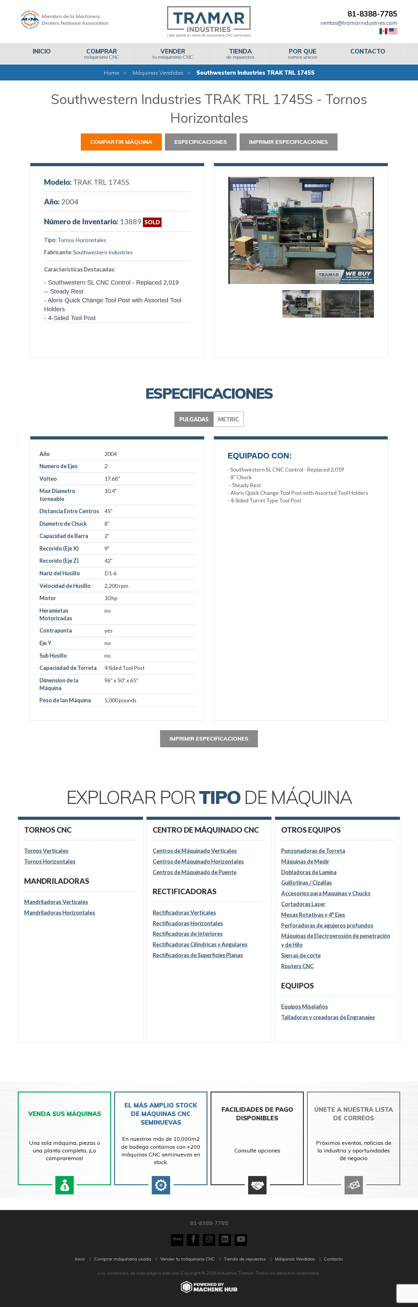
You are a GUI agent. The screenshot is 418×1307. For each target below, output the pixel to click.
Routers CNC (297, 966)
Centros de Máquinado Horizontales (198, 861)
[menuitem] (41, 54)
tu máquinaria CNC (172, 53)
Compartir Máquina (121, 141)
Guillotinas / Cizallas (306, 882)
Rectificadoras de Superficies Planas (198, 955)
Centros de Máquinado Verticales (195, 850)
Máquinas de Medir (305, 861)
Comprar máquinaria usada (122, 1259)
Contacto (333, 1259)
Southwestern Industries (103, 252)
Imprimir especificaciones (288, 141)
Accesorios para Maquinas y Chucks (326, 893)
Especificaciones (200, 141)
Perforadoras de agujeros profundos (327, 925)
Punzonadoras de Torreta (313, 850)
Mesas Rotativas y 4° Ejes (313, 914)
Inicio (80, 1259)
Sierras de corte (301, 955)
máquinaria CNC (101, 53)
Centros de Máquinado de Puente (195, 872)
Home (111, 72)
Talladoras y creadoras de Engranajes (328, 1017)
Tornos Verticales (46, 850)
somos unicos (302, 53)
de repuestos (240, 53)
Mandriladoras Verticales (56, 901)
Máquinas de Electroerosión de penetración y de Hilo (335, 940)
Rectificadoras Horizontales (188, 923)
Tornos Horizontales (82, 240)
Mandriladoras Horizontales (59, 912)
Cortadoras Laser (303, 904)
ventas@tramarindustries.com (358, 22)
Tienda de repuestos (245, 1259)
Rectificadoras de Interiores (188, 933)
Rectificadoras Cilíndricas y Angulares (200, 944)
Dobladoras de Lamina (309, 872)
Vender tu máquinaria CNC (187, 1259)
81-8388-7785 (372, 13)
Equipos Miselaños (304, 1006)
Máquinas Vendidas (157, 72)
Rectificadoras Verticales (184, 912)
